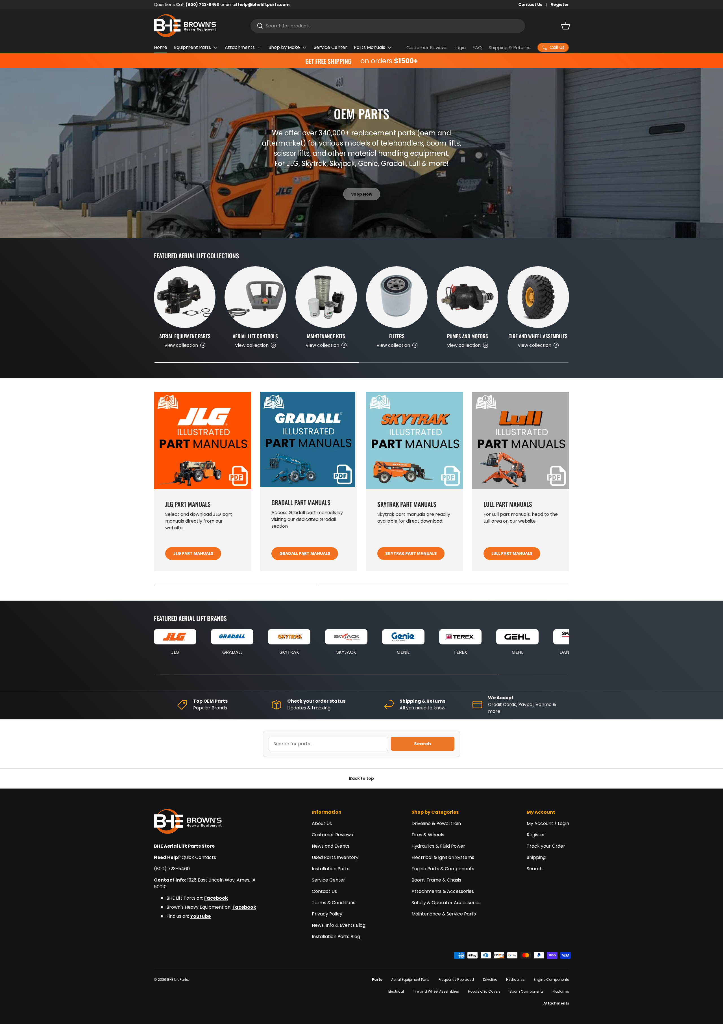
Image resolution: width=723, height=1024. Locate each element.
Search (422, 744)
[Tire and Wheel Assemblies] (538, 297)
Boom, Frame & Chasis (436, 880)
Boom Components (526, 991)
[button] (565, 26)
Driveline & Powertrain (436, 823)
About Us (322, 823)
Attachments (240, 47)
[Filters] (397, 297)
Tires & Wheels (427, 835)
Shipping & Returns (509, 47)
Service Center (330, 47)
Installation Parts (330, 868)
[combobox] (388, 26)
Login (460, 47)
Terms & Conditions (333, 902)
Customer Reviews (427, 47)
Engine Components (551, 979)
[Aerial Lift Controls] (255, 297)
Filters (396, 336)
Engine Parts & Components (442, 868)
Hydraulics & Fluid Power (438, 846)
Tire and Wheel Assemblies (538, 336)
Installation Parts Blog (336, 936)
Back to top (361, 778)
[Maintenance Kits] (326, 297)
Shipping (536, 857)
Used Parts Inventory (335, 857)
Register (559, 4)
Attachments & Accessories (442, 891)
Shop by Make (284, 47)
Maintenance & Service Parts (443, 914)
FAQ (477, 47)
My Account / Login (548, 823)
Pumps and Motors (467, 336)
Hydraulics (515, 979)
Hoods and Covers (484, 991)
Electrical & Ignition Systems (442, 857)
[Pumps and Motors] (467, 297)
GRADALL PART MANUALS (304, 553)
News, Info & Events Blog (338, 925)
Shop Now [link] (361, 194)
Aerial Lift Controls (255, 336)
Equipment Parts (192, 47)
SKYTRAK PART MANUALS (411, 553)
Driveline (490, 979)
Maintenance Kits (326, 336)
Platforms (561, 991)
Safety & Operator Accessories (446, 902)
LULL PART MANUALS (511, 553)
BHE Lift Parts (177, 979)
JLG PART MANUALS (193, 553)
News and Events (330, 846)
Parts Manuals (369, 47)
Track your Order (546, 846)
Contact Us (530, 4)
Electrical (396, 991)
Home (160, 47)
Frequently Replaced (456, 979)
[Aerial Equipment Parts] (184, 297)
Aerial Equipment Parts (184, 336)
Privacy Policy (327, 914)
